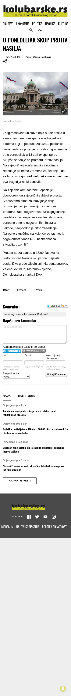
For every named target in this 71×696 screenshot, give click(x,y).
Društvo (8, 24)
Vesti (39, 289)
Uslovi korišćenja (27, 527)
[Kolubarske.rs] (35, 9)
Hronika (50, 24)
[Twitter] (37, 517)
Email (27, 355)
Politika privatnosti (54, 527)
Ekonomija (22, 24)
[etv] (35, 506)
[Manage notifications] (63, 689)
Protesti (21, 289)
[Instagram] (53, 517)
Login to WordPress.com (34, 351)
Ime (5, 355)
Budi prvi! (42, 314)
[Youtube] (45, 517)
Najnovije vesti (20, 480)
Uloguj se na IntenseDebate (12, 351)
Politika (37, 24)
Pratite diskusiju (64, 306)
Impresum (7, 527)
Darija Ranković (42, 57)
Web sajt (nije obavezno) (53, 357)
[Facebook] (29, 517)
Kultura (63, 24)
